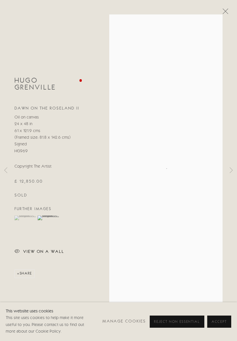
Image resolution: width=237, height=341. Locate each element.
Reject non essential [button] (177, 321)
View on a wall (43, 251)
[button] (25, 218)
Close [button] (224, 13)
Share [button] (26, 273)
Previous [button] (6, 170)
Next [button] (231, 170)
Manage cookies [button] (124, 321)
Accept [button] (219, 321)
